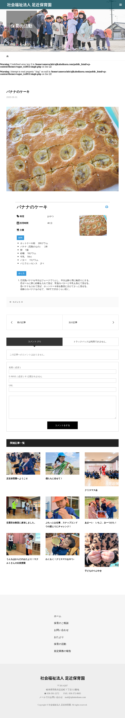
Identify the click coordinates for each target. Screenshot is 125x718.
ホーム (57, 616)
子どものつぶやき (93, 571)
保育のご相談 (61, 623)
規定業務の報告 (62, 651)
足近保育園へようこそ (17, 478)
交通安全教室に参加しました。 (21, 523)
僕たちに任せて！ (54, 478)
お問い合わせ (61, 630)
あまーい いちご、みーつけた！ (101, 523)
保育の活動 (60, 644)
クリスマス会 (91, 490)
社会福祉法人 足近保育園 (29, 4)
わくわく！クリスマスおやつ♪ (60, 559)
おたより (59, 637)
